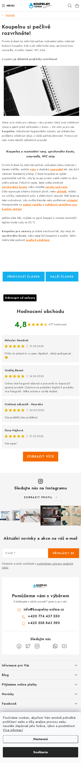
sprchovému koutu (14, 187)
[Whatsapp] (55, 646)
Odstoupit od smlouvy (20, 298)
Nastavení (40, 739)
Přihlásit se (63, 553)
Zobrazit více (40, 456)
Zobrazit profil (38, 497)
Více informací (13, 730)
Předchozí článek (23, 276)
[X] (28, 646)
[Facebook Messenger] (46, 646)
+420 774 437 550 (44, 616)
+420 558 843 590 (44, 622)
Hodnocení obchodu (40, 311)
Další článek (62, 276)
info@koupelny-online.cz (44, 609)
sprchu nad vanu (56, 187)
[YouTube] (64, 646)
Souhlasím (40, 752)
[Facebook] (19, 646)
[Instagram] (37, 646)
